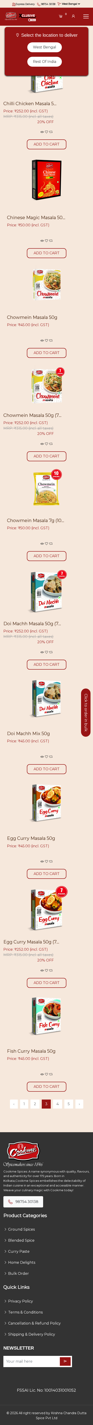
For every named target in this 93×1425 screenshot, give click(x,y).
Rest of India (44, 61)
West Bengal (44, 47)
